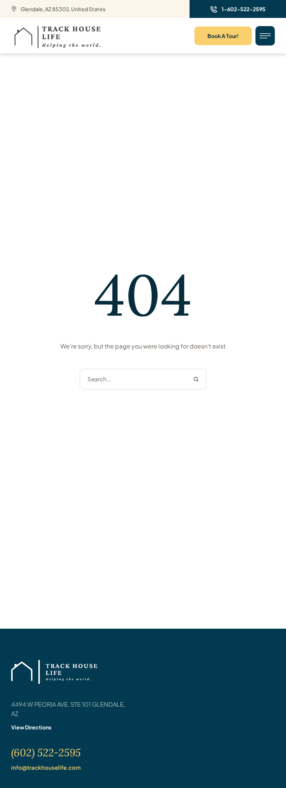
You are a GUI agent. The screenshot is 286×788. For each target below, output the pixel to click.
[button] (238, 9)
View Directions (31, 727)
